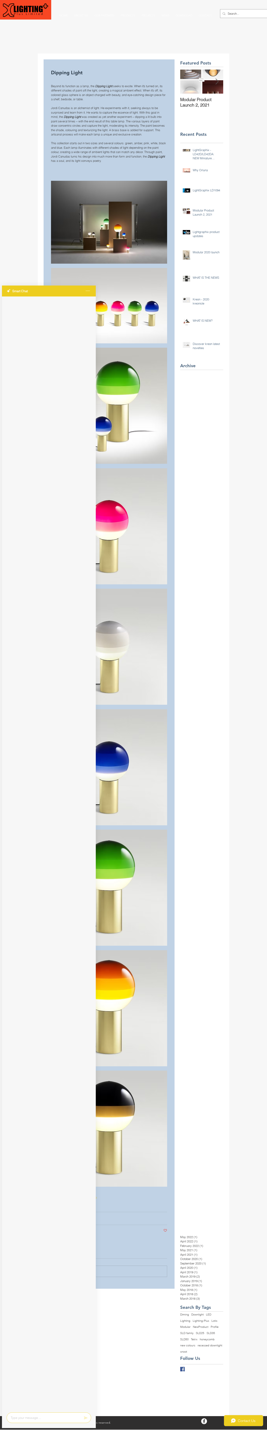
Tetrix (194, 1339)
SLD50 (184, 1339)
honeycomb (207, 1339)
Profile (215, 1327)
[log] (49, 853)
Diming (184, 1314)
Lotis (214, 1321)
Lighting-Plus (201, 1321)
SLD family (187, 1333)
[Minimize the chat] (88, 291)
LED (208, 1314)
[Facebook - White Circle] (204, 1421)
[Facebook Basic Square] (182, 1369)
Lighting (185, 1321)
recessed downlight (210, 1345)
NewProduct (200, 1327)
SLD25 (200, 1333)
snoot (183, 1351)
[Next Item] (217, 82)
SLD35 (211, 1333)
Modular (185, 1327)
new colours (187, 1345)
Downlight (197, 1314)
